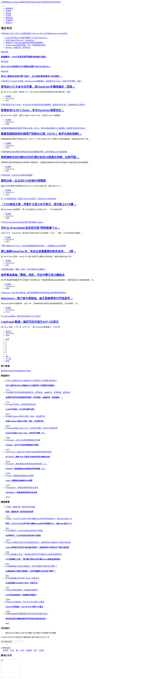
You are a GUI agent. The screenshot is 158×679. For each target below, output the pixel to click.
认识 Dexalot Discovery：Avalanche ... (20, 40)
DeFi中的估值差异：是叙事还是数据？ (21, 595)
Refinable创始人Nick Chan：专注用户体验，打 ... (26, 433)
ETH (8, 371)
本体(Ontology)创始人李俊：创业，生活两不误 (24, 421)
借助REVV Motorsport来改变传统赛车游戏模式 (24, 43)
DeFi (15, 371)
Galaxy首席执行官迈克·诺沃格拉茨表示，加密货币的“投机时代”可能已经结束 (37, 547)
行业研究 (9, 20)
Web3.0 (8, 13)
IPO (11, 371)
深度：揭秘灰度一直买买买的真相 (19, 512)
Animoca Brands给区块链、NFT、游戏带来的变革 (26, 45)
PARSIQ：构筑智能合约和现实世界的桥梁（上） (26, 469)
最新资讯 (9, 8)
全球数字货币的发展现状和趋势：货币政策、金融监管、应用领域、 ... (34, 397)
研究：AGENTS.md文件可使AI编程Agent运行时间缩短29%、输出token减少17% (39, 523)
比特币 (3, 371)
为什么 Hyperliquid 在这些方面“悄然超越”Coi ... (30, 227)
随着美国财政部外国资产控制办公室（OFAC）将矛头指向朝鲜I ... (41, 133)
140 (7, 356)
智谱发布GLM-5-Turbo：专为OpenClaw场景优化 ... (32, 110)
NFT (24, 371)
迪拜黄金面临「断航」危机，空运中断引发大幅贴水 (33, 274)
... (6, 354)
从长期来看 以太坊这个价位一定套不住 (21, 583)
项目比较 (9, 18)
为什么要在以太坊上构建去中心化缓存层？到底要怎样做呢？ (31, 385)
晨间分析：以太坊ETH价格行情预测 (23, 180)
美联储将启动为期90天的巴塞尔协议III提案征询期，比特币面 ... (40, 157)
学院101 (9, 23)
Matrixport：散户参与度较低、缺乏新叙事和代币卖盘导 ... (37, 298)
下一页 (8, 358)
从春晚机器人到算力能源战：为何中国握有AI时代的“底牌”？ (31, 571)
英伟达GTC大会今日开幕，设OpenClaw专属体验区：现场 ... (38, 86)
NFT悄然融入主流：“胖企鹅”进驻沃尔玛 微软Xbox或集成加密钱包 (33, 559)
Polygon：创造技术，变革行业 (18, 47)
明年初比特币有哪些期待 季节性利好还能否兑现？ (26, 619)
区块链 (8, 11)
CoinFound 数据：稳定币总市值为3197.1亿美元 (30, 321)
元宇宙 (8, 15)
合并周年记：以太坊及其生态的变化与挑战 (23, 535)
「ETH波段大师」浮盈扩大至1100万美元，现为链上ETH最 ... (38, 204)
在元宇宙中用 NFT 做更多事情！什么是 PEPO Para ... (27, 38)
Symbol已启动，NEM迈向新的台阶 (20, 409)
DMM (28, 371)
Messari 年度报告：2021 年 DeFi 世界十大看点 (24, 607)
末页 (7, 361)
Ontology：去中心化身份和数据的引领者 (22, 445)
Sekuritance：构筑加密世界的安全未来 (21, 492)
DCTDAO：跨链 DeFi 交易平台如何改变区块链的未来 (28, 457)
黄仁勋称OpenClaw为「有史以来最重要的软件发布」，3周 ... (38, 251)
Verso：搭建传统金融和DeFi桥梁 (19, 480)
